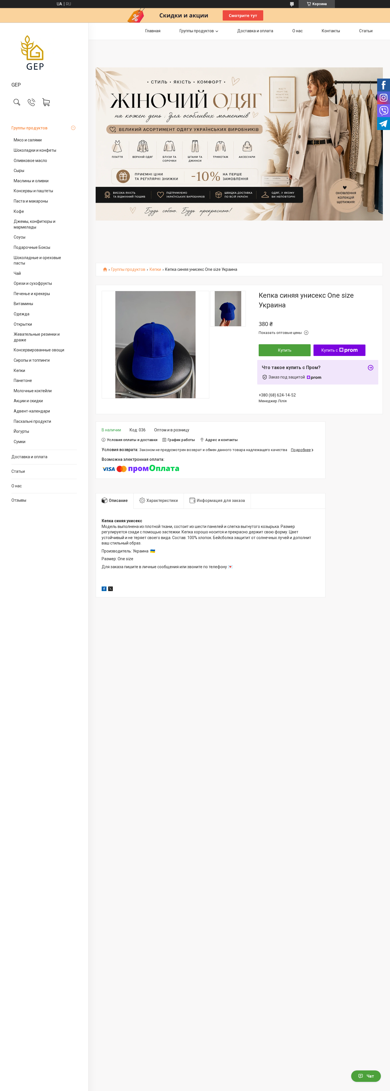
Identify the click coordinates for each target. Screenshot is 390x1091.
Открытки (23, 324)
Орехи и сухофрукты (33, 283)
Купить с (329, 350)
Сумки (19, 441)
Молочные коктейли (33, 391)
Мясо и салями (28, 140)
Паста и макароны (31, 201)
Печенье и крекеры (32, 293)
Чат (370, 1076)
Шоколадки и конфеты (35, 150)
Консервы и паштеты (33, 191)
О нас (16, 486)
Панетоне (23, 380)
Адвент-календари (32, 411)
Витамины (23, 303)
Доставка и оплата (29, 457)
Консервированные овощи (39, 350)
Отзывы (18, 500)
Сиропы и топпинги (32, 360)
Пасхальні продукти (32, 421)
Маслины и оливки (31, 181)
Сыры (19, 170)
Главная (152, 31)
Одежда (21, 314)
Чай (17, 273)
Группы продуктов (29, 128)
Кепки (19, 370)
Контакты (331, 31)
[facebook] (104, 589)
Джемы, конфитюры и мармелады (34, 224)
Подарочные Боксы (32, 247)
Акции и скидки (28, 401)
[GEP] (44, 52)
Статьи (18, 471)
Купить (285, 350)
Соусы (19, 237)
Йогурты (21, 431)
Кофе (19, 211)
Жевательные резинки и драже (37, 337)
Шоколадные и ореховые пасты (37, 260)
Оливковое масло (30, 160)
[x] (110, 589)
